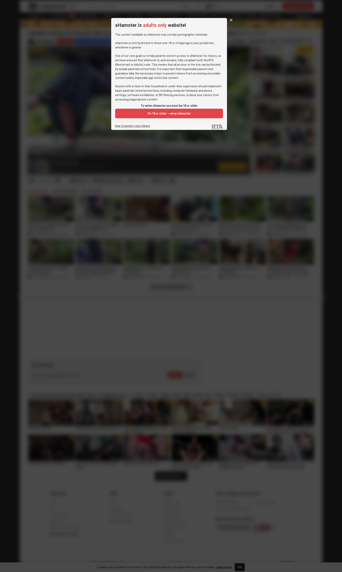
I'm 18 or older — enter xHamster (169, 113)
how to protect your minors (132, 125)
